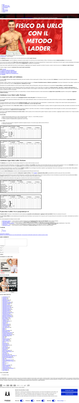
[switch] (32, 401)
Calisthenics (7, 233)
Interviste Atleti (5, 344)
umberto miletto (45, 234)
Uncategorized (5, 369)
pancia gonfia (4, 353)
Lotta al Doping (5, 347)
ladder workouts (22, 234)
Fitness (3, 336)
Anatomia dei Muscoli (6, 314)
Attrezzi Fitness (5, 9)
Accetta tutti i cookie (69, 390)
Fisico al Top (4, 224)
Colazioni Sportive (5, 325)
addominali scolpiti (5, 300)
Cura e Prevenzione (5, 327)
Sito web (1, 252)
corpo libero (14, 234)
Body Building (5, 317)
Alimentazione (5, 301)
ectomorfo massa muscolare (7, 334)
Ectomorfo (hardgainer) (6, 333)
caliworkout (4, 322)
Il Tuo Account (5, 10)
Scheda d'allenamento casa (7, 359)
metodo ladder (27, 234)
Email (1, 250)
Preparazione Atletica (6, 354)
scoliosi (3, 361)
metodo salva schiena (6, 350)
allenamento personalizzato (7, 312)
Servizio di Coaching (6, 6)
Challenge (4, 323)
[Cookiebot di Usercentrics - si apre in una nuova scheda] (7, 401)
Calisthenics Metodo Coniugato (8, 223)
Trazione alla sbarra (5, 367)
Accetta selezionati (69, 393)
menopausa (4, 349)
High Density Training (6, 220)
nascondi (4, 69)
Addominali (4, 298)
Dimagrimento (5, 331)
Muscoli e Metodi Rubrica (7, 351)
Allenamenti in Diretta (6, 303)
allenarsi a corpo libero (4, 234)
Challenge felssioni (5, 324)
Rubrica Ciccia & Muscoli (7, 357)
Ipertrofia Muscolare (6, 345)
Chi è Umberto (5, 7)
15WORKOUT (5, 296)
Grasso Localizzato (5, 340)
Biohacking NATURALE (7, 316)
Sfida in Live (4, 362)
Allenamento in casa (6, 311)
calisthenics (10, 234)
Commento (2, 245)
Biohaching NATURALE (7, 315)
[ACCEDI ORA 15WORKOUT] (8, 272)
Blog (3, 8)
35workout (4, 297)
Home (3, 4)
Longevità (4, 346)
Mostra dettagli (60, 400)
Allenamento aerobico (6, 305)
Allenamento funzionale (6, 309)
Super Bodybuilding (6, 222)
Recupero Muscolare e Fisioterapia (8, 355)
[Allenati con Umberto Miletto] (8, 291)
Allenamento (30, 17)
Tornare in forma (5, 366)
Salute (3, 358)
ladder (18, 234)
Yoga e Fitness (5, 370)
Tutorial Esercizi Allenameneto (8, 368)
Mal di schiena (5, 348)
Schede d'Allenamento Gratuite (8, 360)
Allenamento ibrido (5, 310)
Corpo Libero (4, 326)
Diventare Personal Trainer (7, 332)
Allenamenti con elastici (6, 302)
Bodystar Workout (5, 318)
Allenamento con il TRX (6, 307)
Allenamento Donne (6, 308)
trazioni (35, 172)
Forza (3, 337)
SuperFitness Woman (6, 225)
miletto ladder (32, 234)
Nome (1, 247)
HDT (3, 341)
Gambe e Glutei (5, 339)
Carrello (3, 11)
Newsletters (4, 352)
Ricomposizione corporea (7, 356)
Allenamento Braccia (6, 306)
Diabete (3, 328)
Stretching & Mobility (6, 365)
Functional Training (5, 338)
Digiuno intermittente (6, 330)
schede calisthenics (38, 234)
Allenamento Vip (5, 313)
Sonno (3, 363)
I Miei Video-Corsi (5, 5)
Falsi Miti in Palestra (6, 335)
